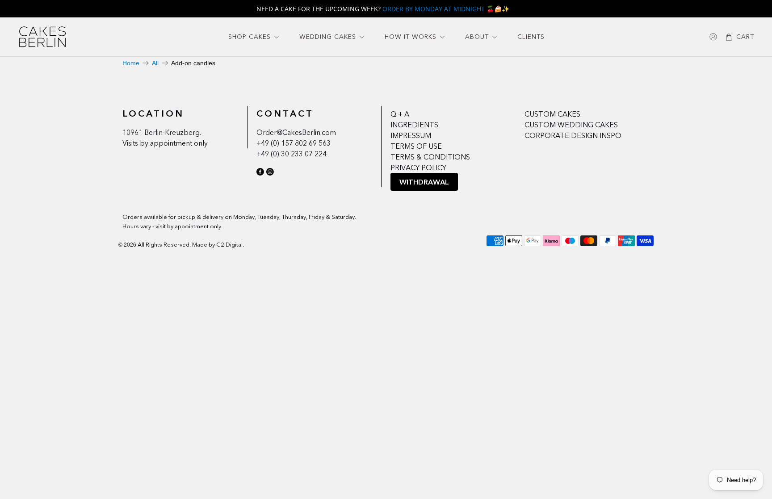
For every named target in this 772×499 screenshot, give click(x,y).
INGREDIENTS (414, 124)
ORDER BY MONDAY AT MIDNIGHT (433, 8)
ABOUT (477, 37)
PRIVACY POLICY (418, 167)
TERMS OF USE (416, 146)
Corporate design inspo (572, 135)
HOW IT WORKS (410, 37)
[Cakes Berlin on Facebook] (260, 173)
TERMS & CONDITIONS (430, 156)
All (155, 63)
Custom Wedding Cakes (571, 124)
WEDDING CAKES (327, 37)
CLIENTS (531, 37)
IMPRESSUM (410, 135)
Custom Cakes (552, 113)
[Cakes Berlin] (42, 37)
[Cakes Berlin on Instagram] (270, 173)
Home (130, 63)
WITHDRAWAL (424, 181)
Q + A (399, 113)
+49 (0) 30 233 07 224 (291, 153)
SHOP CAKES (249, 37)
